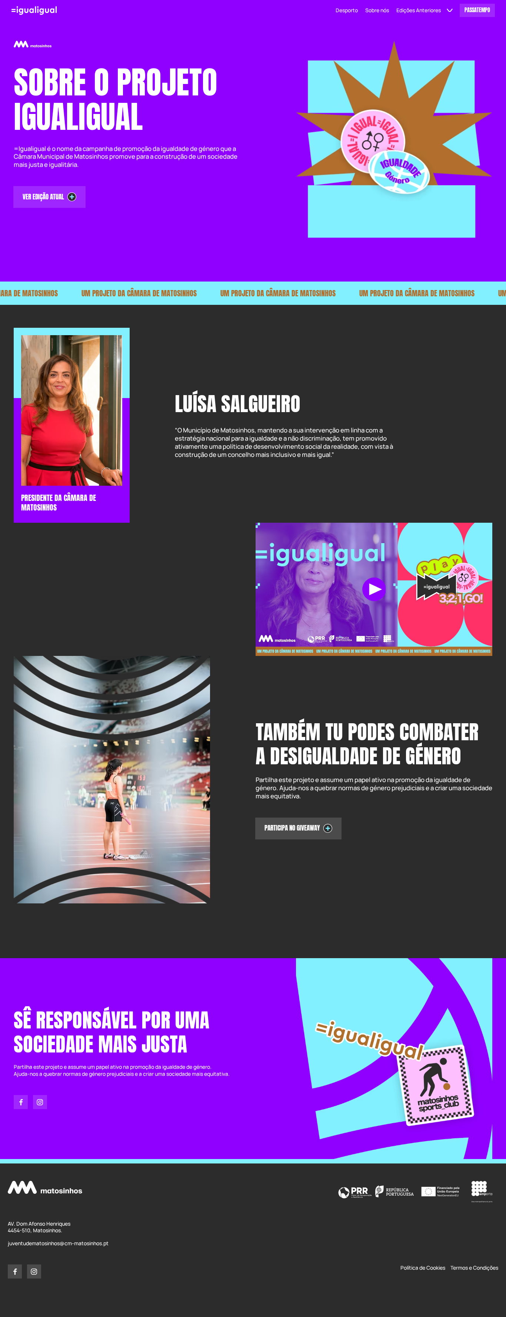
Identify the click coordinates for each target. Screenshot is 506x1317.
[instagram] (40, 1102)
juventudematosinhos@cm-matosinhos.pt (58, 1243)
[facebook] (21, 1102)
